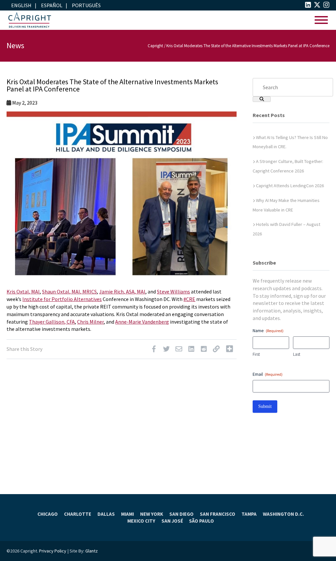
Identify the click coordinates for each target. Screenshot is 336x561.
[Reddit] (204, 350)
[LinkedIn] (191, 350)
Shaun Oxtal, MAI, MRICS (69, 291)
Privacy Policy (52, 551)
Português (86, 5)
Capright (155, 45)
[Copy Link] (216, 350)
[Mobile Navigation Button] (321, 20)
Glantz (91, 551)
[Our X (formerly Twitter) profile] (317, 6)
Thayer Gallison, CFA (52, 321)
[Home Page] (29, 20)
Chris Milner (90, 321)
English (21, 5)
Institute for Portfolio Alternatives (62, 299)
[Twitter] (166, 350)
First (256, 354)
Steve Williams (173, 291)
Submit (265, 406)
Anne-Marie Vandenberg (142, 321)
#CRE (189, 299)
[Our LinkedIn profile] (308, 6)
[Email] (179, 350)
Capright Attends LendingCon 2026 (290, 186)
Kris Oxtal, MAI (23, 291)
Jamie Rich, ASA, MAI (122, 291)
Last (296, 354)
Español (51, 5)
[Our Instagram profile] (326, 6)
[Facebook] (154, 350)
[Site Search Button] (262, 99)
